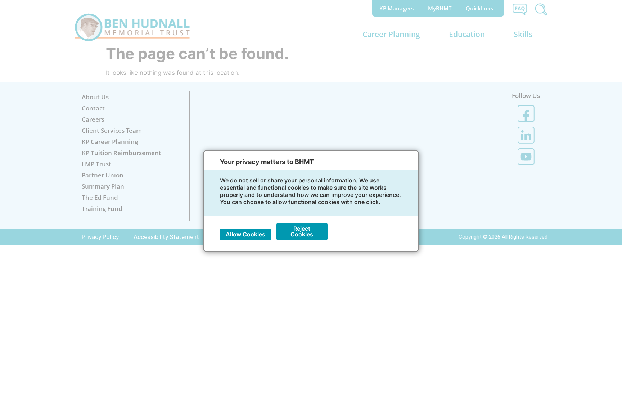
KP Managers (396, 8)
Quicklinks (479, 8)
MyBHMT (439, 8)
